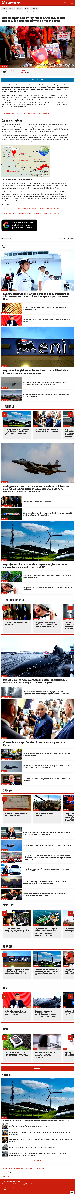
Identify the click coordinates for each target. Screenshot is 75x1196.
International (5, 784)
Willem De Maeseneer (19, 70)
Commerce (4, 519)
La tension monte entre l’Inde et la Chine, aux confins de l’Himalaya (27, 114)
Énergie (4, 366)
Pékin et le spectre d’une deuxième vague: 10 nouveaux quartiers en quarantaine (32, 213)
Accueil (3, 12)
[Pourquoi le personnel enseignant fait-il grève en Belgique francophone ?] (5, 1145)
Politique (19, 8)
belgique (36, 810)
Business (4, 388)
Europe (4, 738)
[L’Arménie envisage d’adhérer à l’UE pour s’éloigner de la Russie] (37, 700)
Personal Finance (6, 506)
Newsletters (34, 8)
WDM (4, 71)
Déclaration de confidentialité (35, 1168)
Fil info (26, 8)
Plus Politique (53, 1159)
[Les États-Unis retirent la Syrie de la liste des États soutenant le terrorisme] (11, 775)
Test (5, 1048)
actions (6, 925)
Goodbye (31, 1184)
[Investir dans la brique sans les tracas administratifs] (17, 796)
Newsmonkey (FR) (21, 1184)
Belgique (4, 8)
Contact (4, 1168)
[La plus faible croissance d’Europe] (47, 796)
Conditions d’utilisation (16, 1168)
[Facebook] (3, 1172)
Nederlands (5, 1176)
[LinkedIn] (10, 1172)
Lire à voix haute (37, 80)
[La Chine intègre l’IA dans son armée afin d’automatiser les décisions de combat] (11, 316)
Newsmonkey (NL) (8, 1184)
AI (2, 325)
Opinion (6, 810)
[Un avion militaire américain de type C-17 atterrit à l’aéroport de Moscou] (11, 840)
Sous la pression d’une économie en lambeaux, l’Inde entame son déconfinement (32, 209)
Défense (4, 290)
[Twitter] (7, 1172)
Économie (11, 8)
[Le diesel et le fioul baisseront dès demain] (11, 497)
